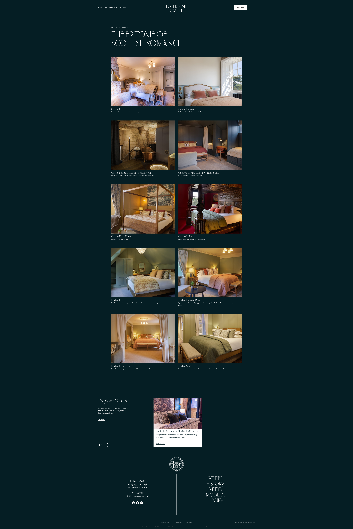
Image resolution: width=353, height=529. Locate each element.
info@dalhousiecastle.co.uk (137, 496)
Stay (100, 7)
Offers (123, 7)
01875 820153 (137, 493)
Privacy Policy (177, 522)
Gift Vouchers (111, 7)
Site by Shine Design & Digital (245, 522)
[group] (178, 422)
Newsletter (165, 522)
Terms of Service (182, 526)
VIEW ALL (101, 419)
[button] (100, 445)
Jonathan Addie (207, 526)
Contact (189, 522)
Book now (240, 7)
